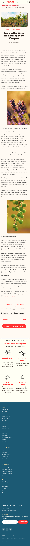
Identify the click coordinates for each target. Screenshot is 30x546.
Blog (3, 490)
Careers (4, 488)
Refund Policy (14, 538)
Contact (13, 542)
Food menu (4, 450)
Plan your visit (5, 409)
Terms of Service (6, 542)
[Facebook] (7, 529)
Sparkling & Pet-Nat (6, 428)
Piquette (4, 431)
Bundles (4, 439)
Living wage (5, 486)
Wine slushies (5, 459)
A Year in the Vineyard (12, 5)
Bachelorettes (5, 418)
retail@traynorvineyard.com (9, 510)
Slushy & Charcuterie (7, 473)
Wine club (4, 495)
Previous (5, 319)
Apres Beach (5, 456)
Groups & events (6, 416)
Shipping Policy (5, 538)
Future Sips (4, 442)
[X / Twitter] (10, 529)
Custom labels (5, 476)
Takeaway (4, 452)
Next (24, 319)
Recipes (4, 461)
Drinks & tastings (6, 454)
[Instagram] (3, 529)
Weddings (4, 420)
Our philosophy (5, 482)
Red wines (4, 433)
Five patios (4, 414)
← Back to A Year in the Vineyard (14, 326)
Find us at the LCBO (6, 444)
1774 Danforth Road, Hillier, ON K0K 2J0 (12, 506)
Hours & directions (6, 411)
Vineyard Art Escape (7, 471)
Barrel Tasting (5, 467)
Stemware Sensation (7, 469)
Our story (4, 484)
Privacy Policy (22, 538)
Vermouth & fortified (7, 437)
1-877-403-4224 (6, 508)
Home (3, 5)
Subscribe (23, 522)
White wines (5, 435)
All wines (4, 426)
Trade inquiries (5, 493)
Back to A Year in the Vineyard (15, 340)
